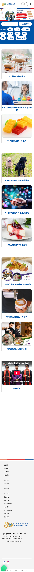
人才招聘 (6, 507)
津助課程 (6, 475)
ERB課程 (6, 471)
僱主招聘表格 (8, 510)
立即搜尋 (25, 24)
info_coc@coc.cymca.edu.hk (14, 536)
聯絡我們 (6, 517)
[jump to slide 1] (12, 18)
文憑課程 (6, 465)
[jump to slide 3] (16, 18)
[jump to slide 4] (18, 18)
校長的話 (6, 493)
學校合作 (6, 480)
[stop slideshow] (22, 18)
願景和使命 (7, 497)
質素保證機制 (8, 503)
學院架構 (6, 500)
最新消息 (6, 488)
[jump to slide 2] (14, 18)
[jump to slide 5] (20, 18)
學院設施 (6, 513)
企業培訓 (6, 483)
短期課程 (6, 468)
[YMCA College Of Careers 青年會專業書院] (8, 4)
